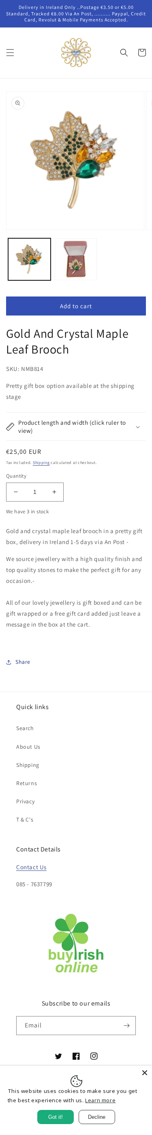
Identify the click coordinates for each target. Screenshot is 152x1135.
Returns (26, 783)
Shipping (41, 462)
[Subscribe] (126, 1025)
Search (25, 728)
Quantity (16, 475)
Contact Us (31, 867)
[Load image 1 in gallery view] (29, 259)
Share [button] (22, 661)
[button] (10, 52)
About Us (28, 746)
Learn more (100, 1100)
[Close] (145, 1073)
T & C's (24, 819)
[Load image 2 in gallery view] (76, 259)
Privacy (25, 801)
